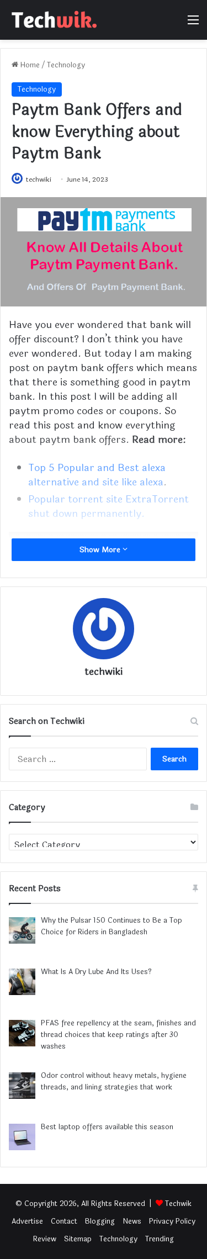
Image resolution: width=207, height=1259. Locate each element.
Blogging (100, 1221)
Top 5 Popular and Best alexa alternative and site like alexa (97, 475)
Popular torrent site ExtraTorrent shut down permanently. (108, 506)
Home (29, 65)
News (132, 1221)
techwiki (38, 179)
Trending (159, 1239)
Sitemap (78, 1239)
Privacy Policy (172, 1221)
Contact (64, 1221)
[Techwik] (52, 20)
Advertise (27, 1221)
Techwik (178, 1203)
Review (44, 1239)
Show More (101, 550)
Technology (66, 65)
